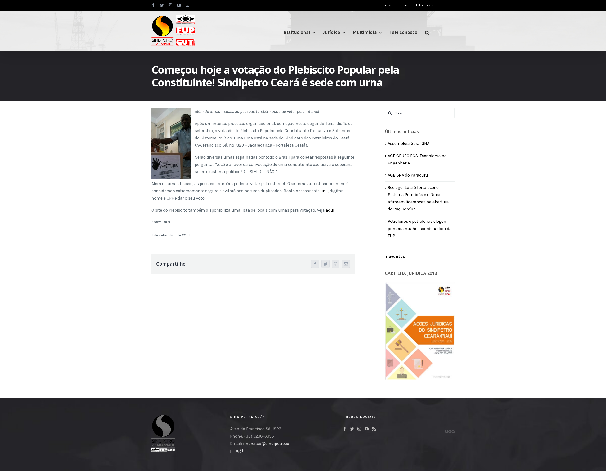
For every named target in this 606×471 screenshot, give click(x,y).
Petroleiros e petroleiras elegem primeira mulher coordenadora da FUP (420, 228)
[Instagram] (359, 429)
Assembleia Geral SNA (408, 143)
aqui (330, 210)
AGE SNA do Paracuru (408, 175)
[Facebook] (345, 429)
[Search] (427, 32)
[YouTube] (367, 429)
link (324, 190)
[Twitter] (352, 429)
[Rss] (374, 429)
